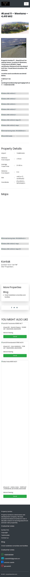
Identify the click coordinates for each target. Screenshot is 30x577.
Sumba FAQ (5, 530)
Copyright (4, 533)
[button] (3, 28)
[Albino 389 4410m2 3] (15, 99)
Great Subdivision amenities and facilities (14, 546)
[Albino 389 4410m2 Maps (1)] (15, 120)
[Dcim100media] (15, 136)
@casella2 (7, 566)
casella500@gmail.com (12, 559)
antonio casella (9, 562)
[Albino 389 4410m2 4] (15, 104)
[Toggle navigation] (26, 3)
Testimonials (5, 535)
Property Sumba (6, 511)
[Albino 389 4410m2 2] (15, 93)
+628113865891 (9, 555)
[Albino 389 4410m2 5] (15, 109)
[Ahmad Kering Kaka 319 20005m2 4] (15, 131)
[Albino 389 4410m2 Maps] (15, 125)
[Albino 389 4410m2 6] (15, 115)
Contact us (4, 538)
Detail (15, 336)
